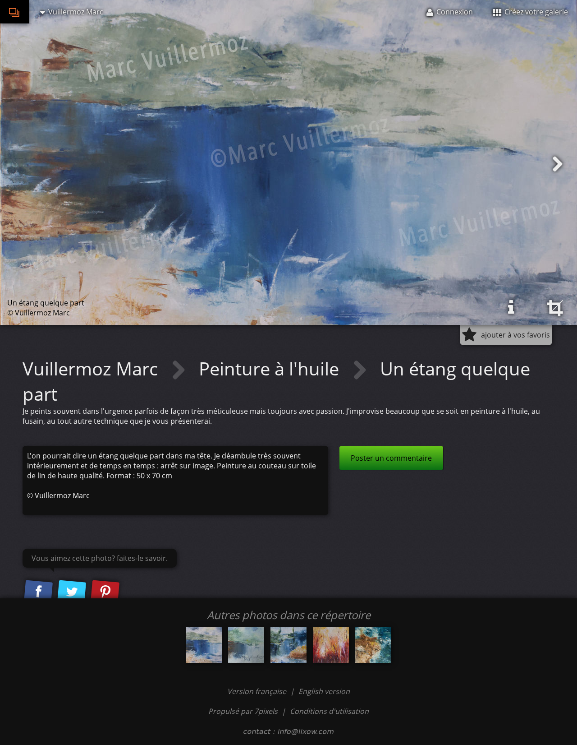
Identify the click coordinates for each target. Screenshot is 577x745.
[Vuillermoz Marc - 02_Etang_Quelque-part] (288, 645)
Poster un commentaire (391, 458)
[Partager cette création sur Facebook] (38, 592)
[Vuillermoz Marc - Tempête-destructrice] (373, 645)
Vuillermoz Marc (92, 368)
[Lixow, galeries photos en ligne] (14, 11)
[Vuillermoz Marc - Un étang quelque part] (204, 645)
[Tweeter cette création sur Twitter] (71, 592)
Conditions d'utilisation (329, 711)
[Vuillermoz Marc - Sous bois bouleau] (331, 645)
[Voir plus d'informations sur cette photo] (511, 307)
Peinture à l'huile (271, 368)
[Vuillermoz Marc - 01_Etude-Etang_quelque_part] (246, 645)
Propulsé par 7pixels (243, 711)
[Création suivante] (557, 164)
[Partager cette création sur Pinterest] (105, 592)
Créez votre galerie (535, 12)
